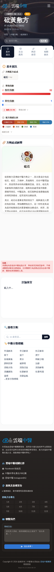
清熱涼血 (24, 367)
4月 (46, 502)
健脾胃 (23, 363)
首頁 (6, 34)
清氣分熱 (8, 367)
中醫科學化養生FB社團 (15, 473)
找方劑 (44, 41)
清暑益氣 (24, 375)
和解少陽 (39, 359)
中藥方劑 (14, 34)
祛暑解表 (24, 371)
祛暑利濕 (39, 371)
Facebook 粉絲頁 (13, 469)
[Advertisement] (27, 236)
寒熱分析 (22, 109)
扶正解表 (39, 350)
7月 (33, 507)
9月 (7, 511)
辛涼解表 (24, 350)
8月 (46, 507)
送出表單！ (28, 546)
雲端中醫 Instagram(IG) (15, 478)
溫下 (22, 355)
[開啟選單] (49, 6)
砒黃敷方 (24, 34)
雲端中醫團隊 (45, 562)
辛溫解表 (8, 350)
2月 (20, 502)
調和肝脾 (8, 363)
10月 (21, 511)
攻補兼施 (8, 359)
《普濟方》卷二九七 (13, 14)
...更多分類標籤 (11, 378)
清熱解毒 (39, 367)
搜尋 (46, 337)
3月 (33, 502)
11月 (33, 511)
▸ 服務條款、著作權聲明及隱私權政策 (17, 491)
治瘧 (37, 363)
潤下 (37, 355)
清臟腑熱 (8, 371)
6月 (20, 507)
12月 (46, 511)
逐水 (22, 359)
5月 (7, 507)
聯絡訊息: (8, 527)
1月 (7, 502)
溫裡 (6, 375)
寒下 (6, 355)
